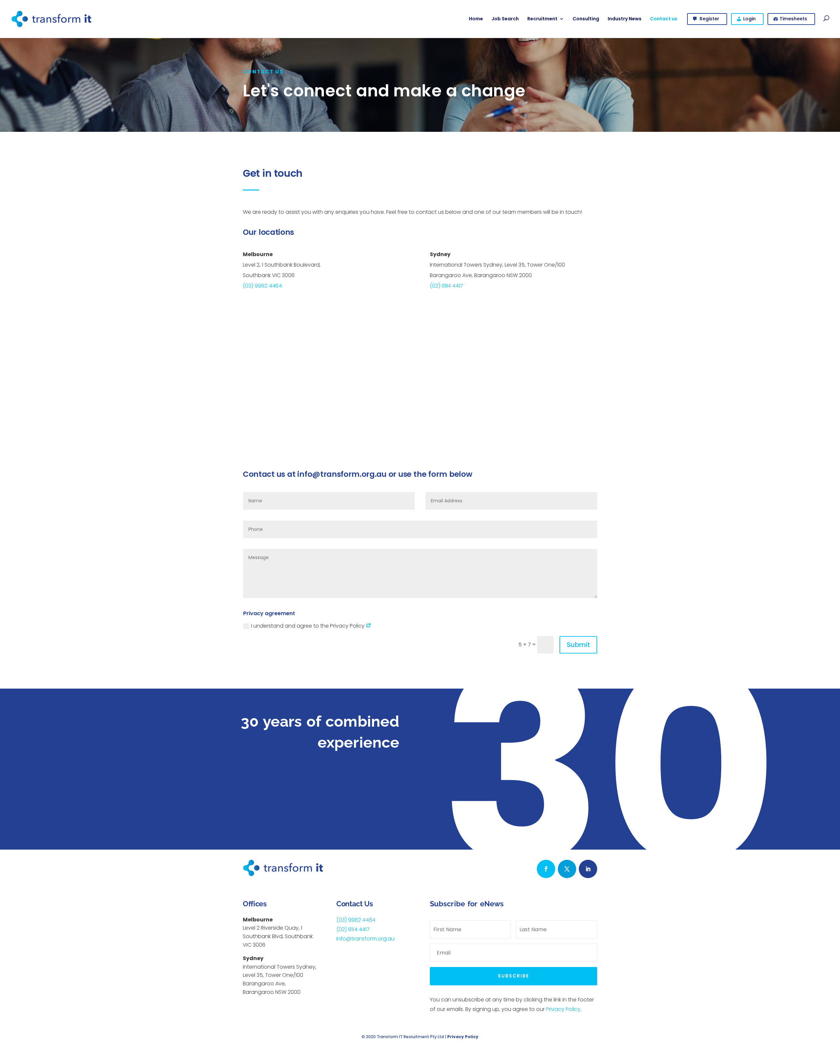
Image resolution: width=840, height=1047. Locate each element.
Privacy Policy (563, 1009)
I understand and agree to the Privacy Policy (308, 626)
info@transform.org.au (341, 474)
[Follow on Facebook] (546, 869)
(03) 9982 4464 (262, 286)
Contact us (663, 18)
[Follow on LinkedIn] (588, 869)
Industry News (624, 18)
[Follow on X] (567, 869)
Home (476, 18)
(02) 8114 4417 (446, 286)
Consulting (586, 18)
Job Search (505, 18)
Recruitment (542, 18)
